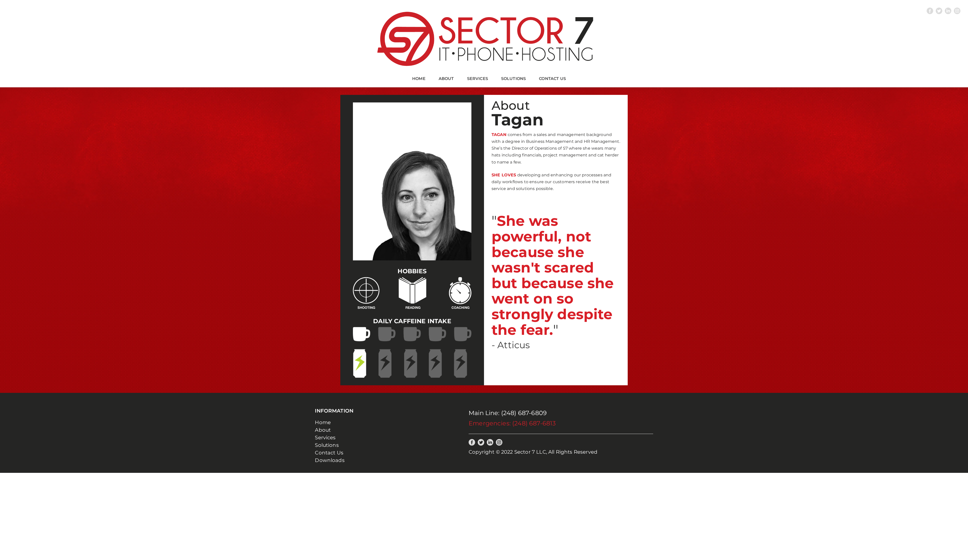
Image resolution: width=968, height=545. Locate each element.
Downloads (329, 460)
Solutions (513, 78)
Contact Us (552, 78)
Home (419, 78)
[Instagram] (957, 11)
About (446, 78)
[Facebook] (929, 11)
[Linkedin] (948, 11)
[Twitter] (939, 11)
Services (477, 78)
